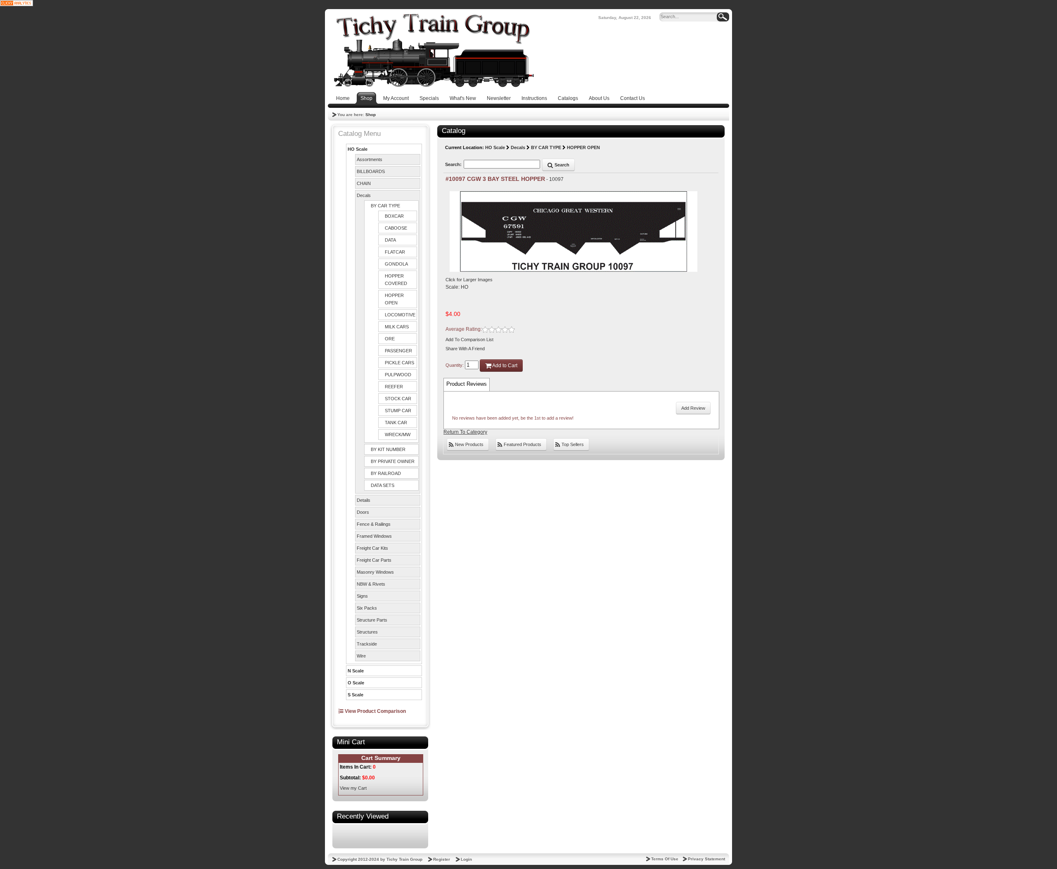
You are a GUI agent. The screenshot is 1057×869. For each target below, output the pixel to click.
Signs (362, 596)
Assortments (369, 159)
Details (363, 500)
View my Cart (353, 788)
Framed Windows (374, 536)
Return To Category (465, 432)
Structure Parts (372, 619)
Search (561, 164)
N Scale (356, 670)
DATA (390, 239)
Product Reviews (466, 384)
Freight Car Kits (372, 548)
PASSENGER (398, 350)
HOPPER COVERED (396, 279)
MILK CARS (397, 326)
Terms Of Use (664, 859)
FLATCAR (395, 251)
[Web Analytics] (16, 3)
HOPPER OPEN (394, 299)
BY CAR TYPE (385, 205)
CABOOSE (396, 228)
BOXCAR (394, 216)
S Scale (355, 694)
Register (441, 859)
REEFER (394, 386)
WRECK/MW (397, 434)
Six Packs (367, 607)
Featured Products (521, 444)
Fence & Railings (374, 524)
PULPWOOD (398, 374)
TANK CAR (396, 422)
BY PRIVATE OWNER (393, 461)
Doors (363, 512)
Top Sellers (572, 444)
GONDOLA (396, 263)
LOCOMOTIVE (400, 314)
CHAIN (364, 183)
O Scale (356, 682)
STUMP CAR (398, 410)
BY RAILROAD (386, 473)
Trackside (367, 643)
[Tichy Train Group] (433, 50)
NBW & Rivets (371, 584)
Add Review (693, 408)
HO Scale (357, 149)
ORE (390, 338)
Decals (364, 195)
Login (466, 859)
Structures (367, 631)
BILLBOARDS (371, 171)
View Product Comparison (375, 711)
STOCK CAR (398, 398)
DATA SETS (382, 485)
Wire (361, 655)
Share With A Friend (465, 348)
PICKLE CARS (399, 362)
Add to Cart (504, 365)
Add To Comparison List (469, 339)
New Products (468, 444)
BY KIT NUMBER (388, 449)
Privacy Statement (706, 859)
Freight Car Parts (374, 560)
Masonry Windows (375, 572)
